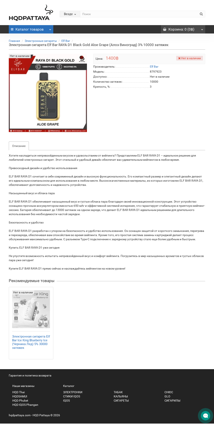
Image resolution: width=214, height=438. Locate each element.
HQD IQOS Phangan (25, 404)
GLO (167, 396)
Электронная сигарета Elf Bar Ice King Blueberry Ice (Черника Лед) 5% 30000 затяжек (31, 342)
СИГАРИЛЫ (172, 400)
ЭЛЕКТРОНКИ (72, 392)
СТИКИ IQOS (71, 396)
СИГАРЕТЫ (121, 400)
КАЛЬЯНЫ (120, 396)
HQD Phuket (20, 400)
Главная (14, 40)
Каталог (29, 29)
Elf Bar (65, 40)
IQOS (66, 400)
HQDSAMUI (19, 396)
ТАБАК (118, 392)
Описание (18, 146)
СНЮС (168, 392)
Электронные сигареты (41, 40)
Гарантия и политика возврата (30, 375)
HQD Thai (18, 392)
